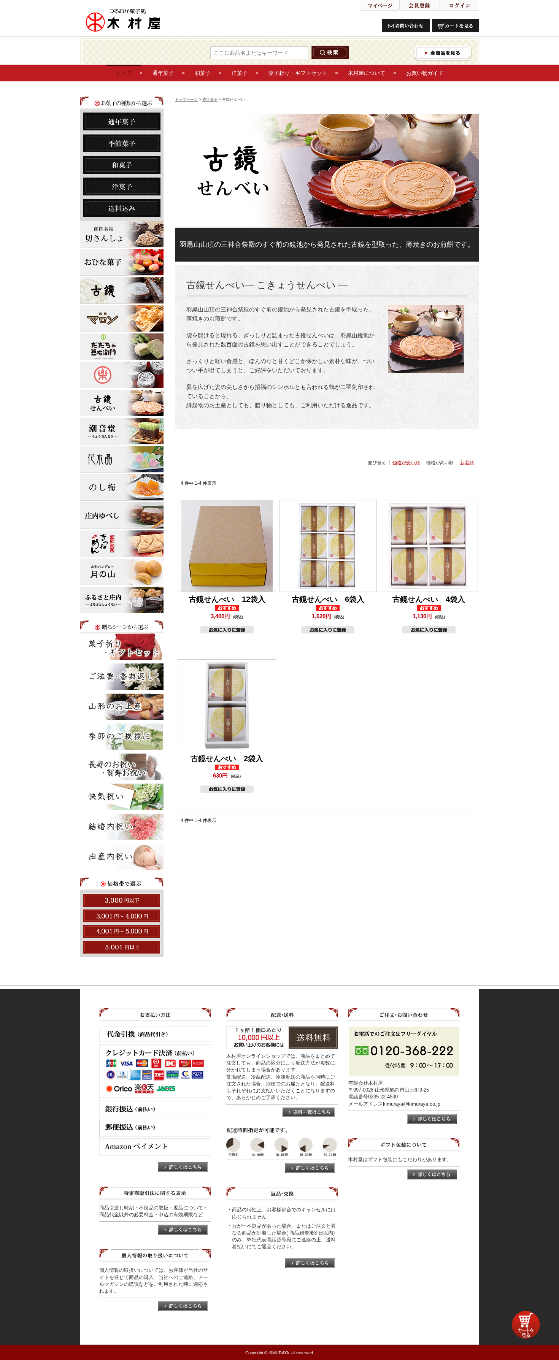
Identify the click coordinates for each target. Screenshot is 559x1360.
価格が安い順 (406, 462)
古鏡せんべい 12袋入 (227, 599)
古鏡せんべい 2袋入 (227, 758)
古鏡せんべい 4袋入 (428, 599)
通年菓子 (210, 99)
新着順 (467, 462)
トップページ (186, 99)
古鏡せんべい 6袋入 (328, 599)
